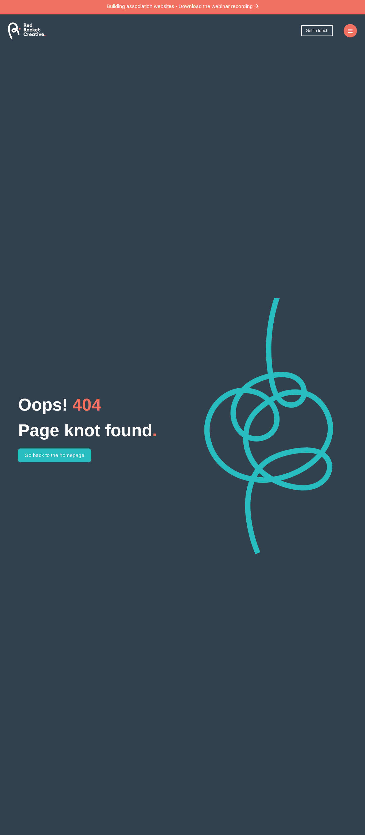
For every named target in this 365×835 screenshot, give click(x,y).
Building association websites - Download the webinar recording (180, 6)
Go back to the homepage (54, 455)
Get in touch (317, 30)
